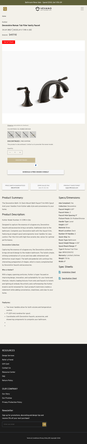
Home (4, 16)
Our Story (6, 394)
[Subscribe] (44, 424)
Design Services (8, 356)
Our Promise (7, 398)
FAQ (3, 376)
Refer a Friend (7, 360)
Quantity (10, 148)
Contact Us (6, 368)
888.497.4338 (15, 188)
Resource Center (8, 372)
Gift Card (5, 364)
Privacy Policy (44, 438)
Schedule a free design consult (36, 172)
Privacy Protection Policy (12, 402)
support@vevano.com (71, 188)
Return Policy (7, 381)
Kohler (4, 22)
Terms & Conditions (33, 438)
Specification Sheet (69, 278)
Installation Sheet (69, 272)
